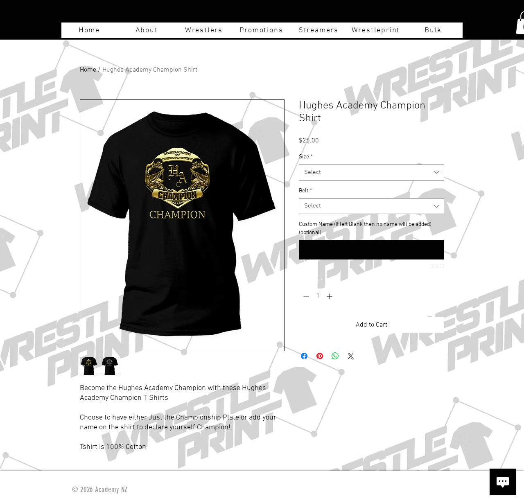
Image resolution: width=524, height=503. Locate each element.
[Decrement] (305, 296)
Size (306, 156)
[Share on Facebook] (304, 356)
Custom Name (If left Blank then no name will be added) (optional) (365, 228)
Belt (305, 190)
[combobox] (371, 172)
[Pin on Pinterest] (320, 356)
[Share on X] (351, 356)
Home (88, 70)
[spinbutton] (317, 296)
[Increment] (330, 296)
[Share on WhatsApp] (335, 356)
